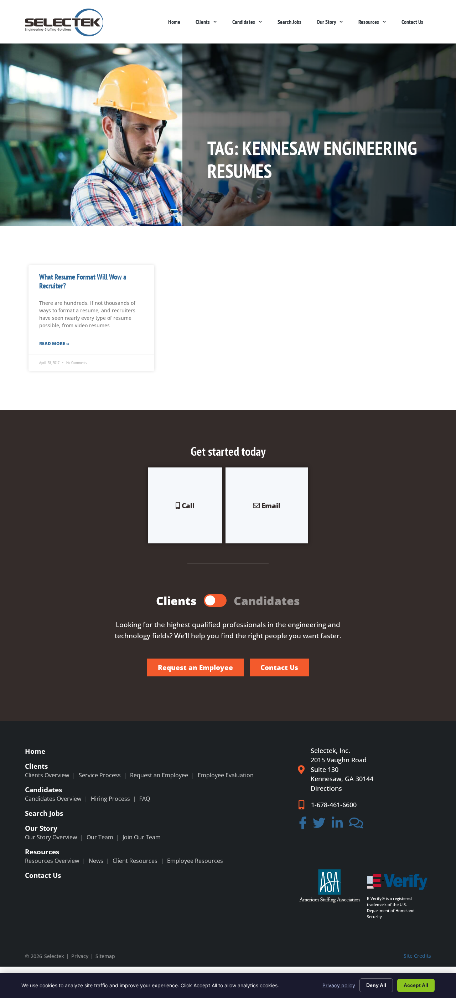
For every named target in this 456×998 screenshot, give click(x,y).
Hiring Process (110, 799)
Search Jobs (289, 21)
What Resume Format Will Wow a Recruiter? (82, 281)
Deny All (376, 985)
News (96, 861)
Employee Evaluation (226, 775)
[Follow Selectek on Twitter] (319, 825)
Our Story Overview (51, 837)
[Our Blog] (356, 825)
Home (174, 21)
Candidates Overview (53, 799)
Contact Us (412, 21)
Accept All (416, 985)
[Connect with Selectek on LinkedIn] (337, 825)
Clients (203, 21)
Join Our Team (142, 837)
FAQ (144, 799)
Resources (368, 21)
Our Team (100, 837)
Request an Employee (159, 775)
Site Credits (417, 955)
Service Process (100, 775)
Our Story (326, 21)
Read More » (54, 344)
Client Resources (135, 861)
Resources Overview (52, 861)
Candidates (243, 21)
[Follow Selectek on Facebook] (303, 825)
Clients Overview (47, 775)
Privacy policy (338, 985)
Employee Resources (195, 861)
